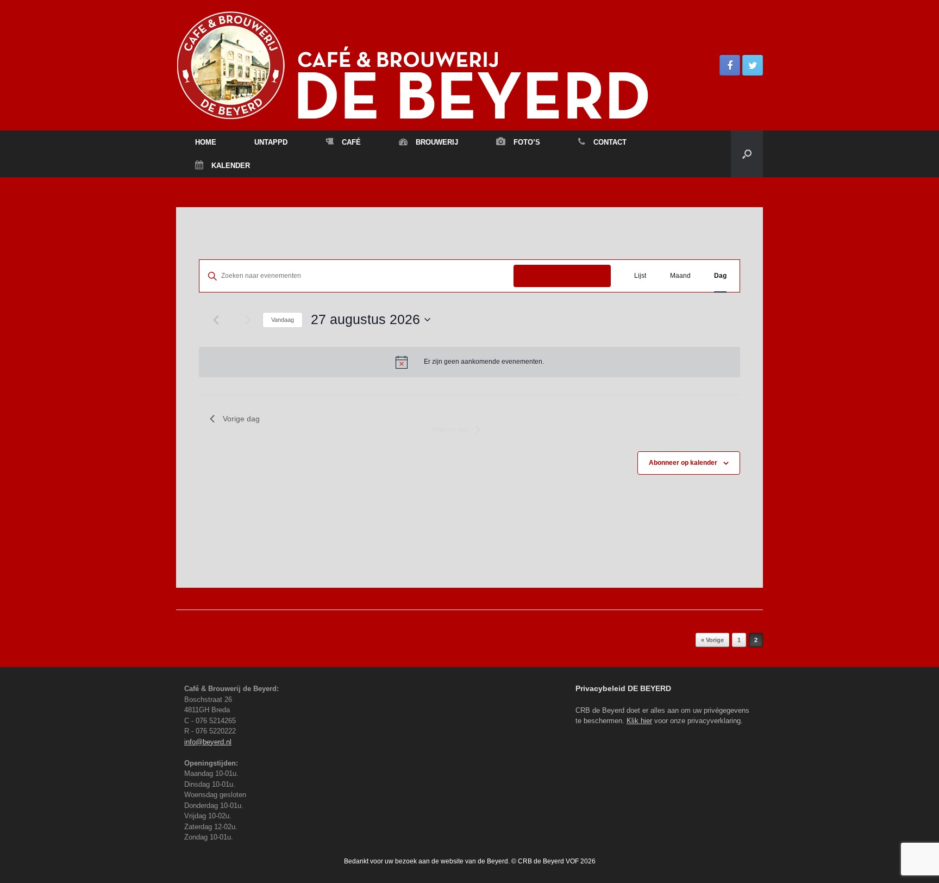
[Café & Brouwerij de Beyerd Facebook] (729, 65)
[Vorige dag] (216, 319)
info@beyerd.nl (207, 742)
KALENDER (230, 165)
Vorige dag (241, 418)
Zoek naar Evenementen (562, 275)
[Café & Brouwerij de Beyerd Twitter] (752, 65)
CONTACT (610, 142)
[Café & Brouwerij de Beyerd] (469, 65)
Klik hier (639, 721)
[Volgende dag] (247, 319)
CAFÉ (351, 142)
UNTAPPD (270, 142)
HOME (205, 142)
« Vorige (712, 640)
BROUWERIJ (437, 142)
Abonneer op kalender (683, 463)
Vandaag (282, 319)
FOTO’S (527, 142)
